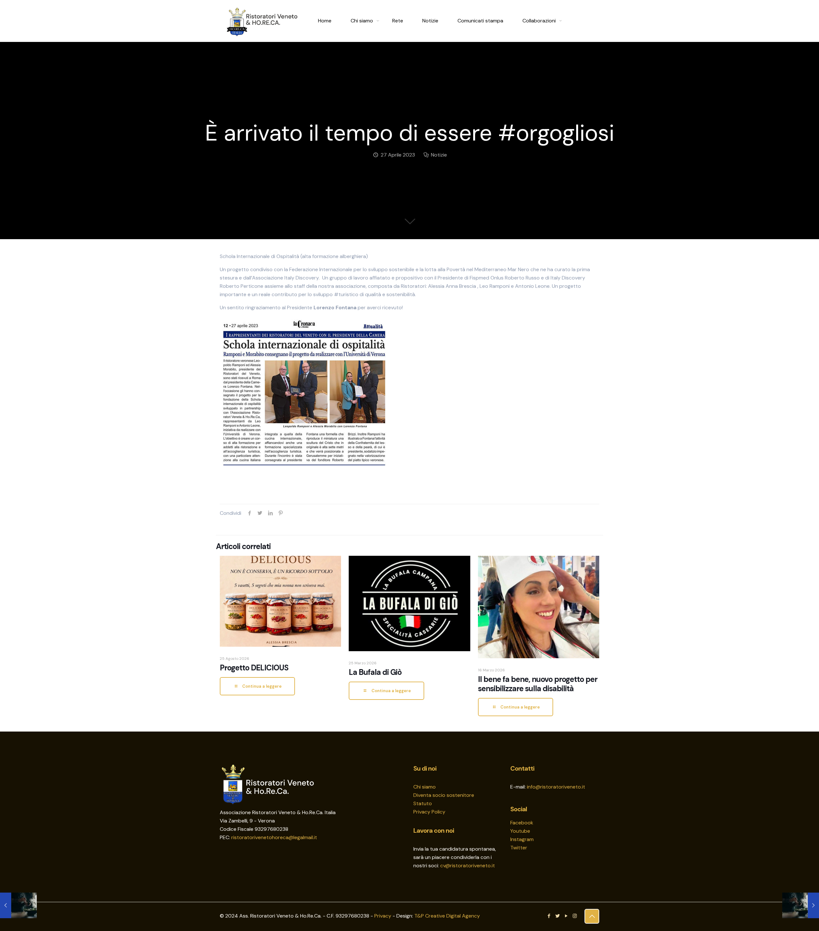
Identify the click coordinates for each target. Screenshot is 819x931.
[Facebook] (548, 916)
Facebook (521, 822)
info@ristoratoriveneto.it (556, 786)
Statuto (422, 803)
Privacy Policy (429, 811)
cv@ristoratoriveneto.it (467, 865)
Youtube (520, 831)
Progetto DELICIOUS (254, 668)
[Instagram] (574, 916)
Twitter (518, 847)
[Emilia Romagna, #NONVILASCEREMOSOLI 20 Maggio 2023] (800, 905)
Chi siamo (424, 786)
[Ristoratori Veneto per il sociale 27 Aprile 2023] (18, 905)
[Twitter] (557, 916)
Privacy (382, 915)
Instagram (522, 839)
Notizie (439, 154)
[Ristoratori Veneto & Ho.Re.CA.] (262, 21)
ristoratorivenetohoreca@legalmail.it (274, 837)
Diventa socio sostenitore (443, 795)
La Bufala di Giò (375, 672)
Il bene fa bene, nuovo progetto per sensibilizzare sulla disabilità (537, 683)
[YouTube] (566, 916)
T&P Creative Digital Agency (447, 915)
